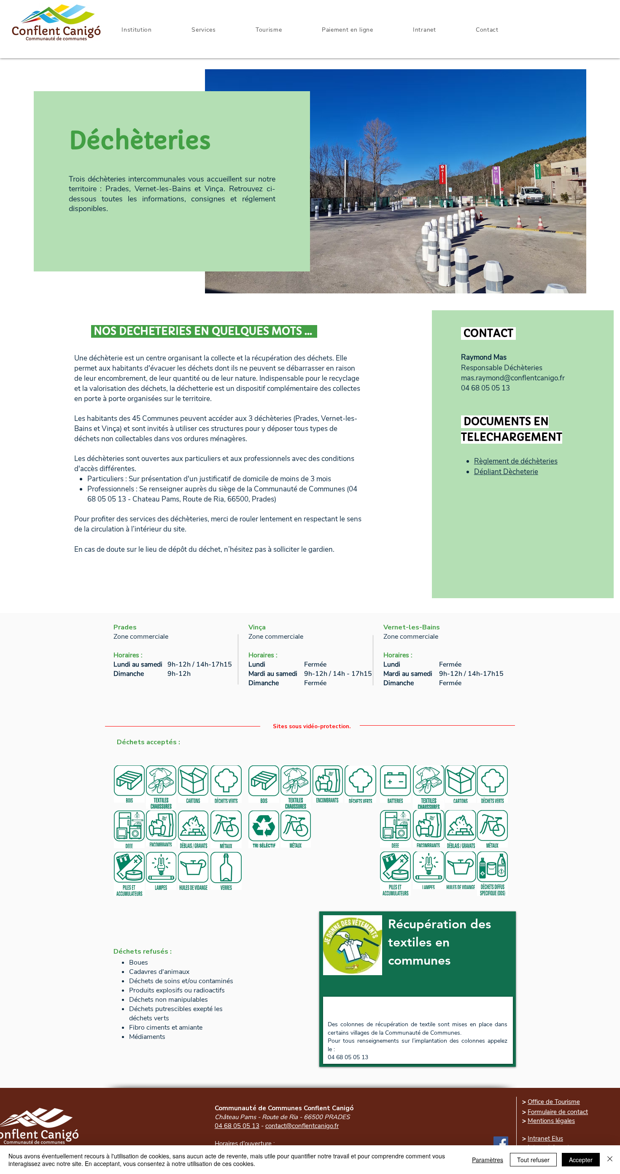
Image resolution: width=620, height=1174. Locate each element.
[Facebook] (500, 1143)
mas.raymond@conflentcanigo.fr (513, 378)
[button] (424, 30)
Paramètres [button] (487, 1159)
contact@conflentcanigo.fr (302, 1126)
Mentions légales (551, 1121)
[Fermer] (610, 1159)
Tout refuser (533, 1159)
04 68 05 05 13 (237, 1126)
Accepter (581, 1159)
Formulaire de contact (558, 1112)
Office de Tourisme (554, 1102)
